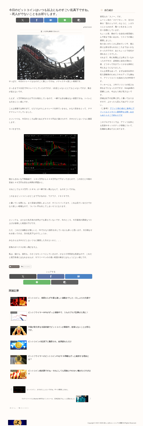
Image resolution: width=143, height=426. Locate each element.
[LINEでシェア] (65, 20)
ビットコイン (15, 266)
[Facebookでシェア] (36, 20)
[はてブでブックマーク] (50, 20)
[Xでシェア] (22, 20)
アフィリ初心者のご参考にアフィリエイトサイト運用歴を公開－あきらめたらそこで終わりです (117, 111)
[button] (79, 20)
